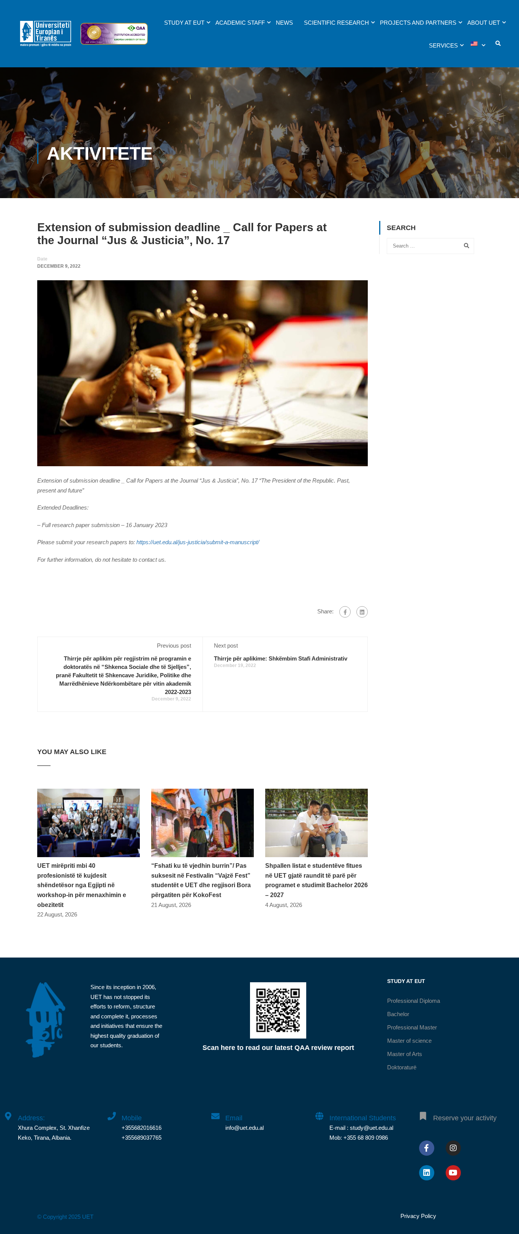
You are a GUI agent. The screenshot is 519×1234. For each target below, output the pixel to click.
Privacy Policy (418, 1216)
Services (443, 45)
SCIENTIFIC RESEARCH (336, 22)
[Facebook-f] (426, 1148)
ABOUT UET (483, 22)
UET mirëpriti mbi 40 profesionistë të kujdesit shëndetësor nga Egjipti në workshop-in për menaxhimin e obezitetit (81, 885)
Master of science (409, 1040)
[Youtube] (453, 1172)
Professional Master (412, 1027)
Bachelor (398, 1014)
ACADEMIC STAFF (240, 22)
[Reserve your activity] (423, 1112)
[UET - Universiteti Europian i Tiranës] (45, 37)
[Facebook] (345, 612)
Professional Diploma (413, 1000)
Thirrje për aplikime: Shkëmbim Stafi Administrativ (280, 658)
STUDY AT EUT (184, 22)
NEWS (284, 22)
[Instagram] (453, 1148)
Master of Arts (404, 1054)
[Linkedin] (426, 1172)
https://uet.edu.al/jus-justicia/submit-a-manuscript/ (197, 542)
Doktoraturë (401, 1067)
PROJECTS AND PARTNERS (418, 22)
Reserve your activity (465, 1118)
